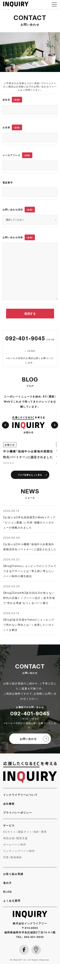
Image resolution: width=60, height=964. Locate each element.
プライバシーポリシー (17, 812)
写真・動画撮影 (12, 857)
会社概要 (9, 803)
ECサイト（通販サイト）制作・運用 (25, 832)
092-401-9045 (29, 343)
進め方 (7, 883)
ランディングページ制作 (19, 851)
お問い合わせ (28, 739)
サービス (9, 825)
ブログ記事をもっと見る (30, 474)
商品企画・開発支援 (15, 838)
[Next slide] (54, 425)
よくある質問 (11, 900)
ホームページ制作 (14, 844)
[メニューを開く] (54, 4)
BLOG (7, 891)
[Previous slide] (5, 425)
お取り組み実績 (13, 874)
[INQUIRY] (30, 772)
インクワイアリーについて (20, 795)
